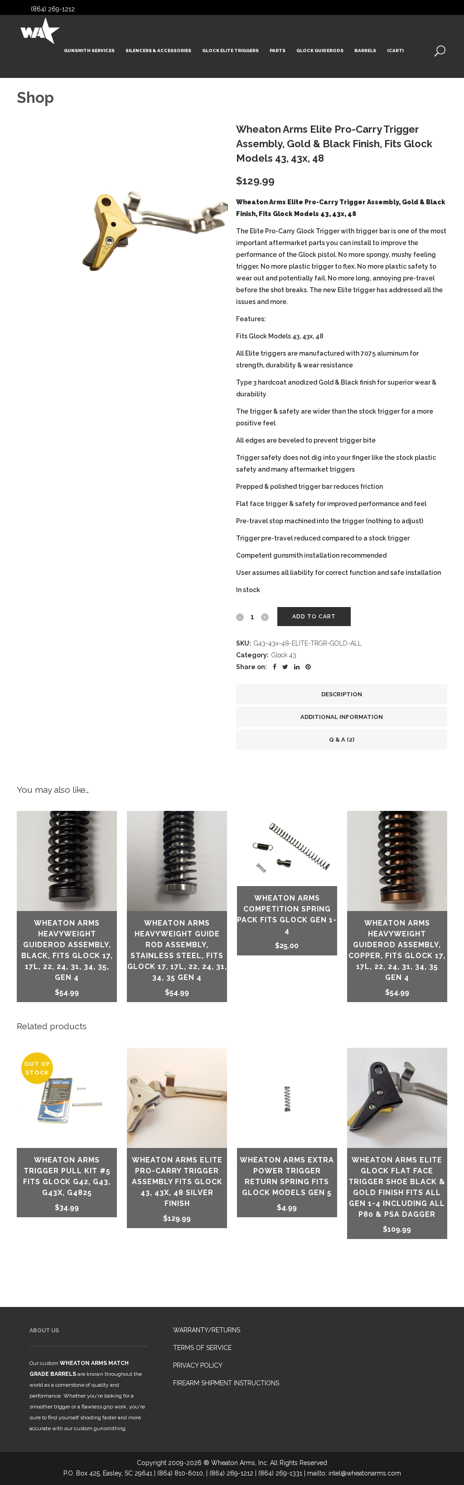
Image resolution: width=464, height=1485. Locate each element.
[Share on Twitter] (285, 666)
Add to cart (314, 616)
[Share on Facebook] (274, 666)
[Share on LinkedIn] (297, 666)
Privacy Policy (197, 1365)
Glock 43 (283, 655)
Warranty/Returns (206, 1330)
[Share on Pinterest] (308, 666)
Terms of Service (202, 1347)
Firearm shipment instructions (226, 1383)
